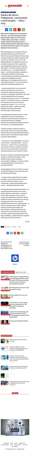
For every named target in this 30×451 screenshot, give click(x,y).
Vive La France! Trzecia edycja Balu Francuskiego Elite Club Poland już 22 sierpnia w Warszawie (18, 305)
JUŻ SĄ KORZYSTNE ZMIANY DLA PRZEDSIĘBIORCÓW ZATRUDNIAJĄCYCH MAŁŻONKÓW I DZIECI (7, 245)
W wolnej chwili (12, 12)
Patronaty (25, 444)
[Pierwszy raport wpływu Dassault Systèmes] (4, 341)
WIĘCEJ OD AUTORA (21, 272)
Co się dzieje (6, 443)
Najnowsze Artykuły (12, 9)
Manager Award (17, 444)
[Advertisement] (15, 406)
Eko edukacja (15, 446)
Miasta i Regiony (5, 444)
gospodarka (7, 226)
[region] (15, 427)
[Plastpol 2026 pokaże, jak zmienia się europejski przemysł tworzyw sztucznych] (4, 383)
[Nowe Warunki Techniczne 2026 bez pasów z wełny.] (4, 289)
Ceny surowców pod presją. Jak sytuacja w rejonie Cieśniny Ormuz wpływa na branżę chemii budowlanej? (19, 314)
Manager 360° (22, 443)
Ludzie (16, 443)
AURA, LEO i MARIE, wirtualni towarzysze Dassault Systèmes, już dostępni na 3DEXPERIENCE (19, 348)
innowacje (14, 226)
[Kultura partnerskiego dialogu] (4, 322)
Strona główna (4, 9)
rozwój (19, 226)
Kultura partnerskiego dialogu (18, 321)
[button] (28, 6)
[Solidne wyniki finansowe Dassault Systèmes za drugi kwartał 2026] (4, 368)
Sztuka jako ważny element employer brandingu (24, 243)
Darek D (5, 26)
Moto (11, 444)
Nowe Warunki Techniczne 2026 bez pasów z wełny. (19, 288)
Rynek (11, 443)
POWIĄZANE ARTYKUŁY (8, 272)
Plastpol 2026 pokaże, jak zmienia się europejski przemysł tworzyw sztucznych (19, 383)
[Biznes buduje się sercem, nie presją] (4, 296)
